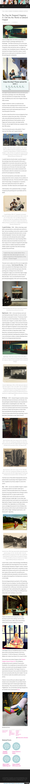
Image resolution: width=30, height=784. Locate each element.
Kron (18, 689)
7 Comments (14, 22)
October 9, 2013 (6, 22)
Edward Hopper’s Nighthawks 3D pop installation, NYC (12, 733)
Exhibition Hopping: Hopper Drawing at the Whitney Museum (18, 733)
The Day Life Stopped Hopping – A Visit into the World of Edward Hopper (15, 17)
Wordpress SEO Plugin (9, 783)
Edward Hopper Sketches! (5, 731)
